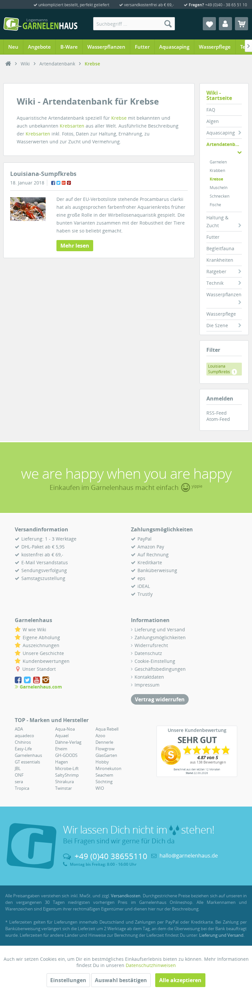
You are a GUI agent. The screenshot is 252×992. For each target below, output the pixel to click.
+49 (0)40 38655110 (110, 856)
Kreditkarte (149, 562)
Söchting (104, 782)
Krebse (216, 179)
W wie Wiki (34, 629)
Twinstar (63, 788)
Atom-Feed (218, 419)
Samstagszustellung (43, 578)
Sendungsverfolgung (44, 570)
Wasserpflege (221, 314)
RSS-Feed (216, 413)
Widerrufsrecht (151, 645)
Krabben (217, 170)
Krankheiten (219, 260)
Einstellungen (68, 980)
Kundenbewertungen (46, 661)
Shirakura (64, 782)
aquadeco (24, 735)
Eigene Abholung (41, 637)
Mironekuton (108, 768)
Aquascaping (220, 133)
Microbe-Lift (67, 768)
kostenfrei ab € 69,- (42, 554)
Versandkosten (125, 896)
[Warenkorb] (241, 23)
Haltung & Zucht (217, 221)
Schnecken (219, 196)
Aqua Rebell (106, 729)
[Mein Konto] (225, 23)
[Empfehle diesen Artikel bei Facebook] (53, 183)
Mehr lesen (74, 245)
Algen (212, 121)
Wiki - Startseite (219, 95)
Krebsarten (72, 126)
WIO (99, 788)
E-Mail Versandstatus (44, 562)
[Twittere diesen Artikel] (58, 183)
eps (141, 578)
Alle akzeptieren (180, 980)
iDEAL (143, 586)
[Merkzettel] (209, 23)
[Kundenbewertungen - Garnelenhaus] (197, 755)
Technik (214, 283)
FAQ (210, 110)
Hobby (102, 762)
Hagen (61, 762)
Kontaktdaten (149, 677)
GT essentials (27, 762)
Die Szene (217, 325)
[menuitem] (134, 23)
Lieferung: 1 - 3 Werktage (48, 539)
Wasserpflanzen (224, 294)
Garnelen (218, 162)
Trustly (145, 594)
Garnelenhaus (28, 755)
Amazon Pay (150, 547)
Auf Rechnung (153, 554)
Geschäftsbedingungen (160, 669)
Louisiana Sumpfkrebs (221, 369)
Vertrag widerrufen (160, 699)
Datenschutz (148, 653)
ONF (19, 775)
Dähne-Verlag (68, 742)
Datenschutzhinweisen (151, 965)
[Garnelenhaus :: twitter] (28, 680)
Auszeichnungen (41, 645)
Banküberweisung (157, 570)
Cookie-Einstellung (155, 661)
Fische (215, 204)
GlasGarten (106, 755)
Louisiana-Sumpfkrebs (43, 174)
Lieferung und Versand (160, 629)
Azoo (100, 735)
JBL (18, 768)
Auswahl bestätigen (121, 980)
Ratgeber (216, 271)
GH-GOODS (66, 755)
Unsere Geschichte (43, 653)
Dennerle (104, 742)
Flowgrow (105, 749)
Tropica (22, 788)
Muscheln (218, 187)
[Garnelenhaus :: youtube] (37, 680)
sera (19, 782)
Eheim (61, 749)
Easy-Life (23, 749)
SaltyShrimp (67, 775)
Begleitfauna (220, 248)
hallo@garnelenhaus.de (188, 855)
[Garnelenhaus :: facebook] (19, 680)
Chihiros (23, 742)
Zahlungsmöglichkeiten (160, 637)
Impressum (147, 685)
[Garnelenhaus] (8, 64)
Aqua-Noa (65, 729)
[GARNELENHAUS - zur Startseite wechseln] (40, 24)
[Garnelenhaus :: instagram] (45, 680)
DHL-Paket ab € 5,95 (43, 547)
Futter (213, 237)
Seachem (104, 775)
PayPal (144, 539)
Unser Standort (39, 669)
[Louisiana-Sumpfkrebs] (28, 209)
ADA (19, 729)
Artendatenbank (224, 144)
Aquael (62, 735)
